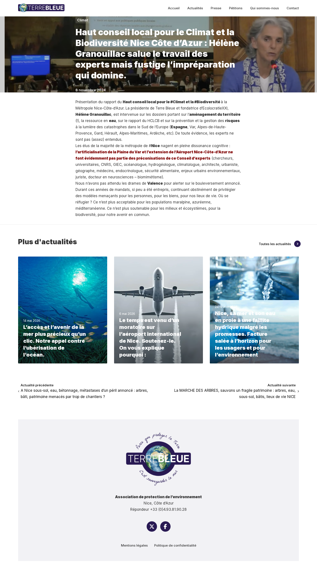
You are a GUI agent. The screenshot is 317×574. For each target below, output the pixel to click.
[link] (165, 108)
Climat (82, 20)
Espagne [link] (179, 127)
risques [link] (232, 121)
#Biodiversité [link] (207, 102)
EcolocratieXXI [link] (215, 108)
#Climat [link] (177, 102)
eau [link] (112, 121)
